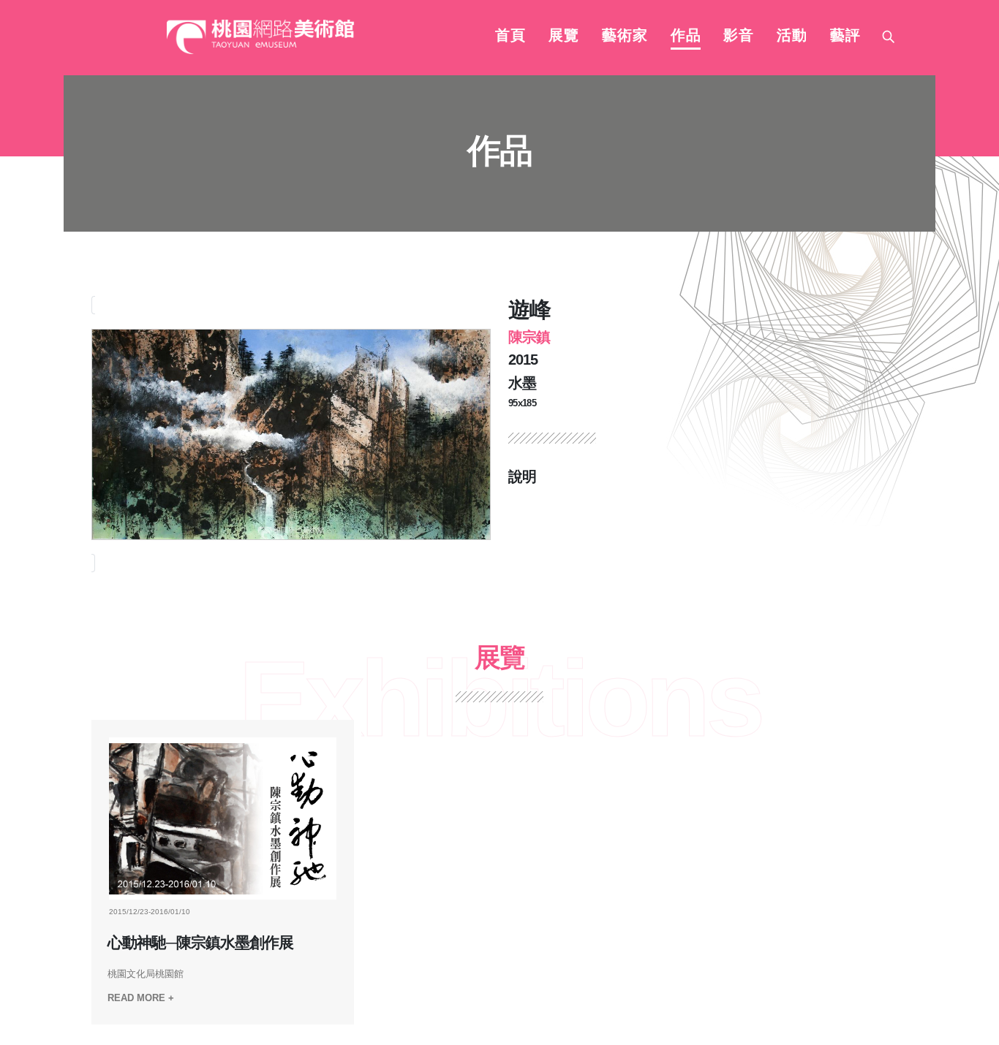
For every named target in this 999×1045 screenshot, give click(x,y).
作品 (686, 36)
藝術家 (625, 36)
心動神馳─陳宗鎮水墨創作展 (200, 942)
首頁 (510, 36)
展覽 (563, 36)
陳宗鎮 (529, 337)
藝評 (845, 36)
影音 (738, 36)
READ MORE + (141, 997)
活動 (792, 36)
